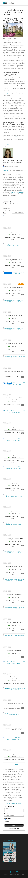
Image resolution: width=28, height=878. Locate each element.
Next (16, 764)
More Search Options (14, 828)
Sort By (6, 813)
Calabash (6, 93)
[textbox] (14, 810)
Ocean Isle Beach (21, 92)
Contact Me (5, 170)
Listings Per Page (6, 210)
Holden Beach (13, 92)
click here (17, 137)
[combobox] (14, 810)
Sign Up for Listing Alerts (17, 192)
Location (6, 808)
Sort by (13, 210)
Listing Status (7, 818)
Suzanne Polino (6, 144)
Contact (7, 160)
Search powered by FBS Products (14, 803)
